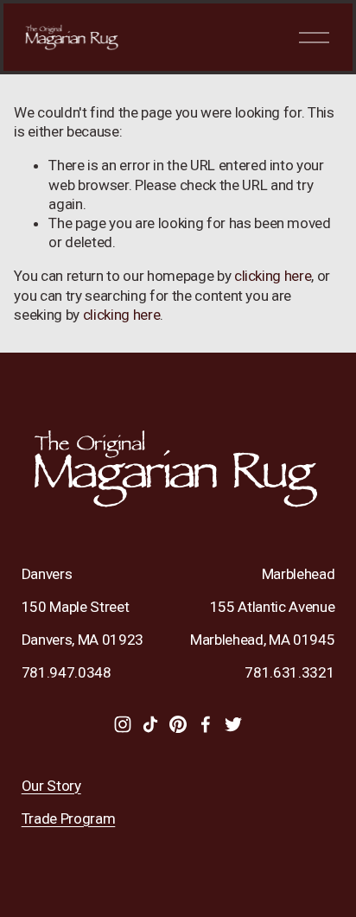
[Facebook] (205, 724)
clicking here (273, 275)
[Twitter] (233, 724)
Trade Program (69, 818)
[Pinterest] (178, 724)
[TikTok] (150, 724)
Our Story (51, 785)
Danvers (47, 574)
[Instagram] (122, 724)
